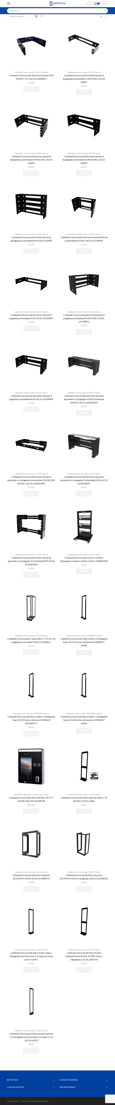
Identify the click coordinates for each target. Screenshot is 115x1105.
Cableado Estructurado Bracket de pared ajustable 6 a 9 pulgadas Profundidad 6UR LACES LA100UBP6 (83, 480)
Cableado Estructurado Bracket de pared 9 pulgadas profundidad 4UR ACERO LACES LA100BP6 (83, 318)
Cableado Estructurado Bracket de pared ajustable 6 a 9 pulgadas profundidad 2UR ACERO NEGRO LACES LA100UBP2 (31, 480)
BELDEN (17, 794)
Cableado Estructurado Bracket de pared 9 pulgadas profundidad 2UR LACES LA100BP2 (31, 317)
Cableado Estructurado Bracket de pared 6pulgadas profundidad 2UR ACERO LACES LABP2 (84, 78)
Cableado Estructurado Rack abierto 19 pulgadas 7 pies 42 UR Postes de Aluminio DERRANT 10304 (84, 720)
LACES (39, 72)
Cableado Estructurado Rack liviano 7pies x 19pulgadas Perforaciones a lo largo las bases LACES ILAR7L (31, 956)
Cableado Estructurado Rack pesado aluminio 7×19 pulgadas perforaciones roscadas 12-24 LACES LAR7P (31, 1037)
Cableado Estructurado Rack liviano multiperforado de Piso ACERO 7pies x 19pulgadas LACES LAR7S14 (84, 956)
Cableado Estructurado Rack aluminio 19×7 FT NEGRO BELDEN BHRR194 (31, 799)
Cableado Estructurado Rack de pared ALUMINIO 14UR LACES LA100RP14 (31, 877)
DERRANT (91, 635)
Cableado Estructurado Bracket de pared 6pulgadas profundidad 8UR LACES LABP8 (31, 239)
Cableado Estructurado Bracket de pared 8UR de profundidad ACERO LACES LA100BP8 (83, 239)
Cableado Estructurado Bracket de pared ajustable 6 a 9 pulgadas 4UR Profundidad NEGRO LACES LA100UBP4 (84, 399)
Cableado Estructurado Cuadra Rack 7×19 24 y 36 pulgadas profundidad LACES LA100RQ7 (31, 640)
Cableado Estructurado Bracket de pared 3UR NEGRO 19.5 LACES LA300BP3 (31, 77)
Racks (45, 72)
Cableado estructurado (25, 72)
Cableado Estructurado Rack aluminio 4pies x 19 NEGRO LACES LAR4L (84, 799)
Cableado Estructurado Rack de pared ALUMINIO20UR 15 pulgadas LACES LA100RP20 (84, 877)
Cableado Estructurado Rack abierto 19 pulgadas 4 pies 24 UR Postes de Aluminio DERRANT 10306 (84, 642)
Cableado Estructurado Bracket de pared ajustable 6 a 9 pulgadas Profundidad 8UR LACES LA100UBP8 (31, 561)
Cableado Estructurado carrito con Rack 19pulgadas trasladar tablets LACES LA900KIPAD (84, 559)
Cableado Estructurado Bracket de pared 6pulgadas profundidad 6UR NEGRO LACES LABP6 (84, 159)
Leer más (31, 89)
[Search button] (105, 10)
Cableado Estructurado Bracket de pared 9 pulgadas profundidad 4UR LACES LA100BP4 (31, 397)
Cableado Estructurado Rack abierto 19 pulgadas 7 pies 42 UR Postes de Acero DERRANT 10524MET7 (31, 720)
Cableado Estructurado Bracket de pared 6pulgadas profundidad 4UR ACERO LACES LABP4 (31, 159)
